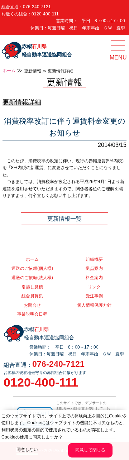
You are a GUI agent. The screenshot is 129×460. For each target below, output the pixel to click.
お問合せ (32, 305)
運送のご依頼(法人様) (32, 277)
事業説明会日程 (32, 314)
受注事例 (94, 295)
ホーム (9, 70)
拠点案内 (94, 268)
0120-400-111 (45, 13)
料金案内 (94, 277)
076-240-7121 (37, 6)
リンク (94, 286)
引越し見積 (32, 286)
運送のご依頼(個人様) (32, 268)
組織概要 (94, 259)
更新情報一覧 (64, 218)
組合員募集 (32, 295)
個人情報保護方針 (94, 305)
